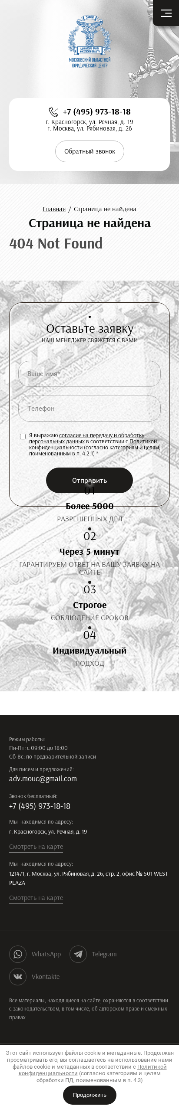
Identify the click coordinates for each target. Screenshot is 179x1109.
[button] (89, 151)
